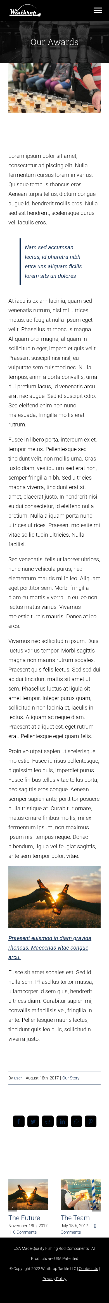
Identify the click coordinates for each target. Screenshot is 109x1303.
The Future (27, 1187)
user (18, 1078)
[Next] (96, 1207)
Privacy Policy (54, 1278)
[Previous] (12, 1207)
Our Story (70, 1078)
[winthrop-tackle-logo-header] (25, 7)
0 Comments (25, 1232)
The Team (79, 1187)
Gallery (28, 1202)
